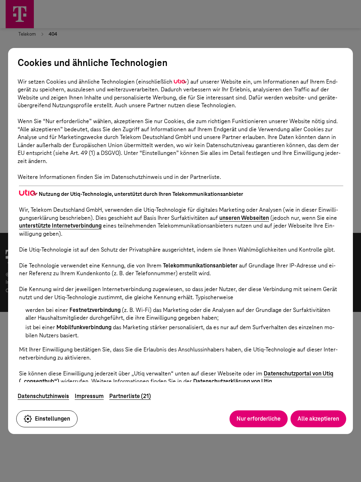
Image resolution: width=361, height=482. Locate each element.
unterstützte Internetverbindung (60, 225)
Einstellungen (52, 418)
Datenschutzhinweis (43, 396)
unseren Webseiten (244, 218)
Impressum (89, 396)
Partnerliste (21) (130, 396)
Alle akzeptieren (318, 418)
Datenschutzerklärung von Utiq (232, 381)
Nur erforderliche (259, 418)
